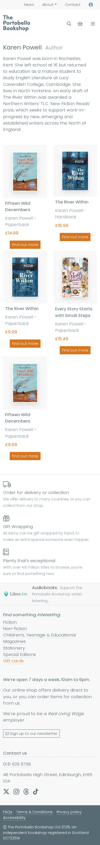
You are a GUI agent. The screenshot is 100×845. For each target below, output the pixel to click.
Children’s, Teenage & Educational (39, 635)
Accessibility (14, 817)
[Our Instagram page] (16, 791)
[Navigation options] (92, 24)
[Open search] (69, 24)
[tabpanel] (50, 303)
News (29, 4)
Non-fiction (15, 628)
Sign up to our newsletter (33, 733)
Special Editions (19, 654)
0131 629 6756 (17, 764)
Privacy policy (69, 812)
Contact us (15, 753)
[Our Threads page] (26, 791)
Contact (73, 4)
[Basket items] (80, 24)
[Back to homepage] (16, 23)
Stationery (14, 648)
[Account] (91, 4)
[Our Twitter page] (6, 791)
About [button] (48, 4)
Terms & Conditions (34, 812)
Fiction (10, 622)
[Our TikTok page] (35, 791)
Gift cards (13, 661)
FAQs (7, 812)
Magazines (14, 641)
